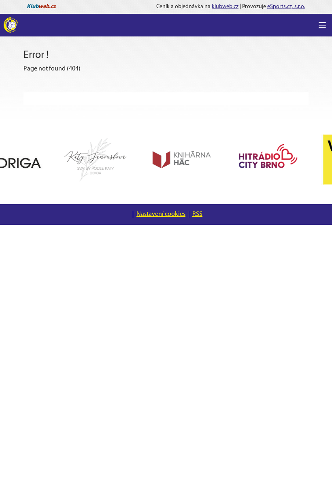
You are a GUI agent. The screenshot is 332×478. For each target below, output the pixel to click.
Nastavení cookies (160, 214)
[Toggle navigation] (322, 25)
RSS (197, 214)
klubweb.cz (225, 7)
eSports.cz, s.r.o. (286, 7)
